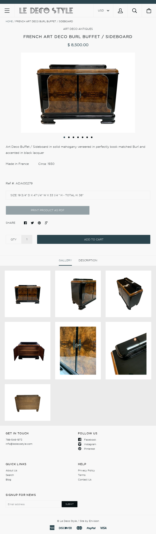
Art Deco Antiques (78, 28)
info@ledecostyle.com (19, 443)
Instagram (90, 444)
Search (10, 475)
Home (9, 21)
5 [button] (82, 137)
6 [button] (87, 137)
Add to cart (93, 239)
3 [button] (73, 137)
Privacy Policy (86, 470)
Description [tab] (88, 260)
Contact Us (84, 479)
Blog (8, 479)
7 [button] (91, 137)
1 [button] (64, 137)
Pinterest (89, 448)
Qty (14, 239)
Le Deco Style (68, 521)
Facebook (90, 439)
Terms (81, 475)
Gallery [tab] (65, 260)
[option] (78, 93)
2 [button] (69, 137)
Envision (94, 521)
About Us (11, 470)
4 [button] (78, 137)
